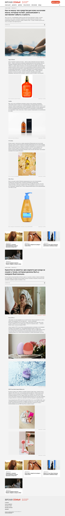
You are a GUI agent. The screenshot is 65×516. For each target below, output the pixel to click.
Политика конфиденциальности (9, 512)
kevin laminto (39, 315)
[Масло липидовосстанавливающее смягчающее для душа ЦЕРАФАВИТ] (26, 207)
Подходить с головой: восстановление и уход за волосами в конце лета (12, 246)
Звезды (39, 5)
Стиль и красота (26, 5)
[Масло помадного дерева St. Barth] (26, 86)
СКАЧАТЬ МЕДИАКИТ (8, 504)
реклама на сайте (8, 505)
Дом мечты (14, 5)
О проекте (7, 502)
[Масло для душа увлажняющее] (26, 164)
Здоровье (20, 5)
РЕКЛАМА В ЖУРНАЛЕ (8, 507)
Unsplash (44, 315)
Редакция (7, 509)
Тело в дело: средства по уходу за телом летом (32, 245)
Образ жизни (34, 5)
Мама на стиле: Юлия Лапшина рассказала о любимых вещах (50, 245)
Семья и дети (8, 5)
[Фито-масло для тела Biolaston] (26, 125)
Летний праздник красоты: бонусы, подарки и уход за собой (13, 263)
